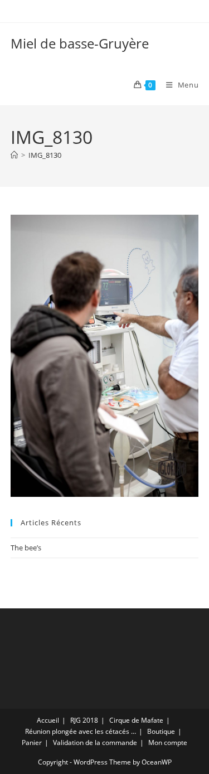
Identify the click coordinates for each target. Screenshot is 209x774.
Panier (32, 742)
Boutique (161, 731)
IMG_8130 (44, 155)
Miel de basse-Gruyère (80, 43)
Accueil (48, 720)
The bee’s (26, 548)
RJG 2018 (84, 720)
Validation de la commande (95, 742)
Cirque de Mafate (136, 720)
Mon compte (167, 742)
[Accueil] (14, 155)
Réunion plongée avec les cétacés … (80, 731)
